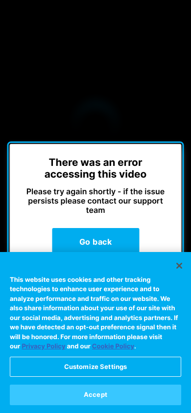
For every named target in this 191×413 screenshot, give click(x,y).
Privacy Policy (43, 346)
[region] (95, 332)
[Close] (179, 265)
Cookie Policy (113, 346)
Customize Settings (95, 366)
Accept (95, 394)
